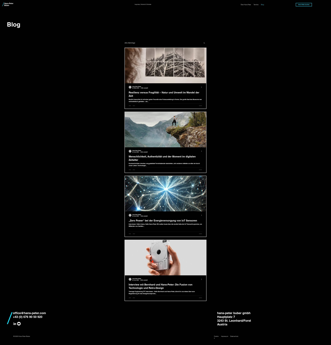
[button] (204, 43)
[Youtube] (19, 323)
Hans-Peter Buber (8, 4)
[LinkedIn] (15, 323)
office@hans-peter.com (29, 313)
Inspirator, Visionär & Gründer (143, 4)
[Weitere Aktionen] (202, 87)
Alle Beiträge (130, 43)
